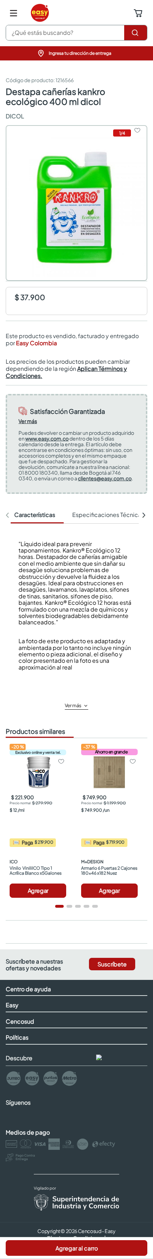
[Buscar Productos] (135, 32)
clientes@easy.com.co (105, 478)
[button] (76, 53)
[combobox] (76, 33)
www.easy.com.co (47, 438)
